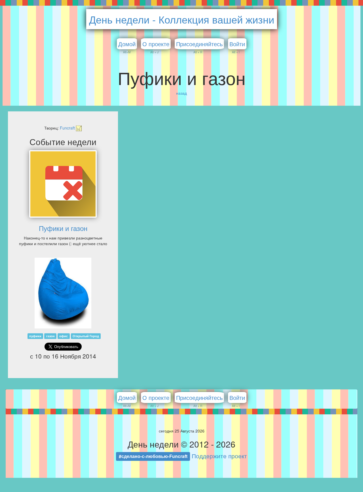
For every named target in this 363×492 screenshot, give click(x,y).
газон (50, 336)
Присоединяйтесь (199, 44)
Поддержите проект (219, 455)
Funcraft (68, 128)
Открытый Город (86, 336)
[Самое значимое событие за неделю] (62, 184)
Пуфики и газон (63, 228)
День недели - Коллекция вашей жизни (181, 19)
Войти (237, 44)
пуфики (35, 336)
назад (181, 93)
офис (63, 336)
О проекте (155, 44)
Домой (127, 44)
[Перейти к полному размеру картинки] (63, 292)
